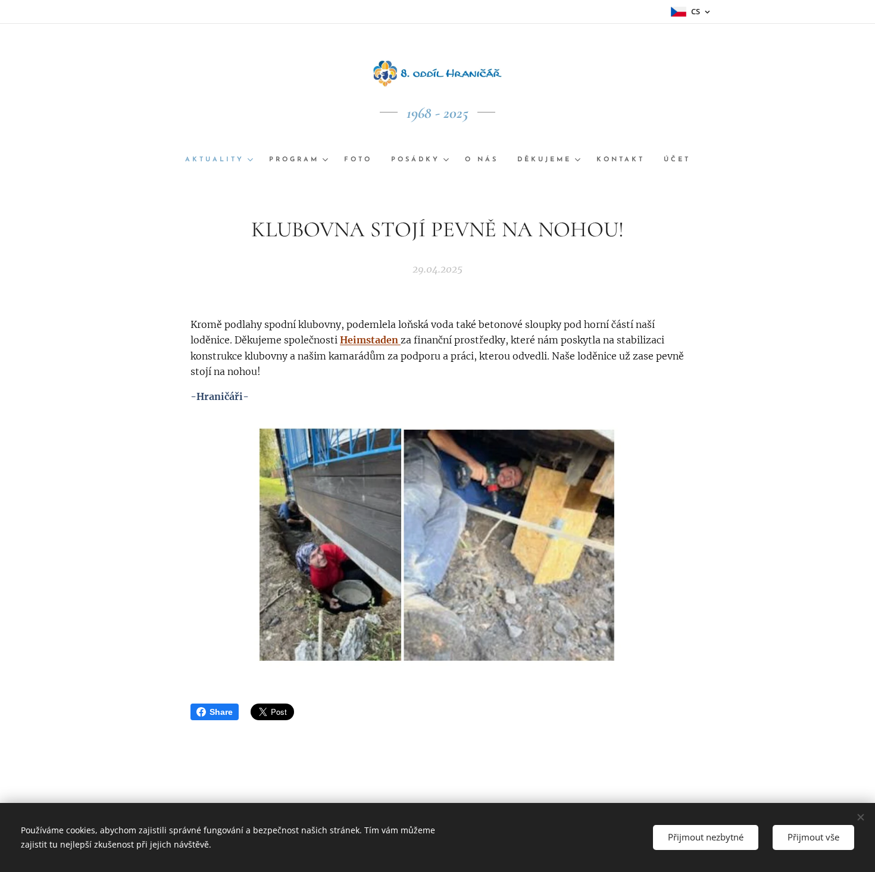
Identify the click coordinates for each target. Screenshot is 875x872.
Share (221, 712)
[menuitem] (222, 160)
